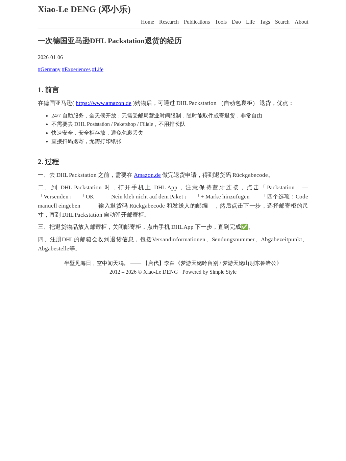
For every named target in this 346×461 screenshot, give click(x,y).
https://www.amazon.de (103, 103)
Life (250, 22)
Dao (236, 22)
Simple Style (223, 272)
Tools (221, 22)
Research (169, 22)
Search (282, 22)
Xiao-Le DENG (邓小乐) (84, 9)
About (301, 22)
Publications (197, 22)
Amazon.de (147, 175)
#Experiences (76, 69)
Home (147, 22)
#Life (97, 69)
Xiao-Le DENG (160, 272)
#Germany (49, 69)
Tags (265, 22)
